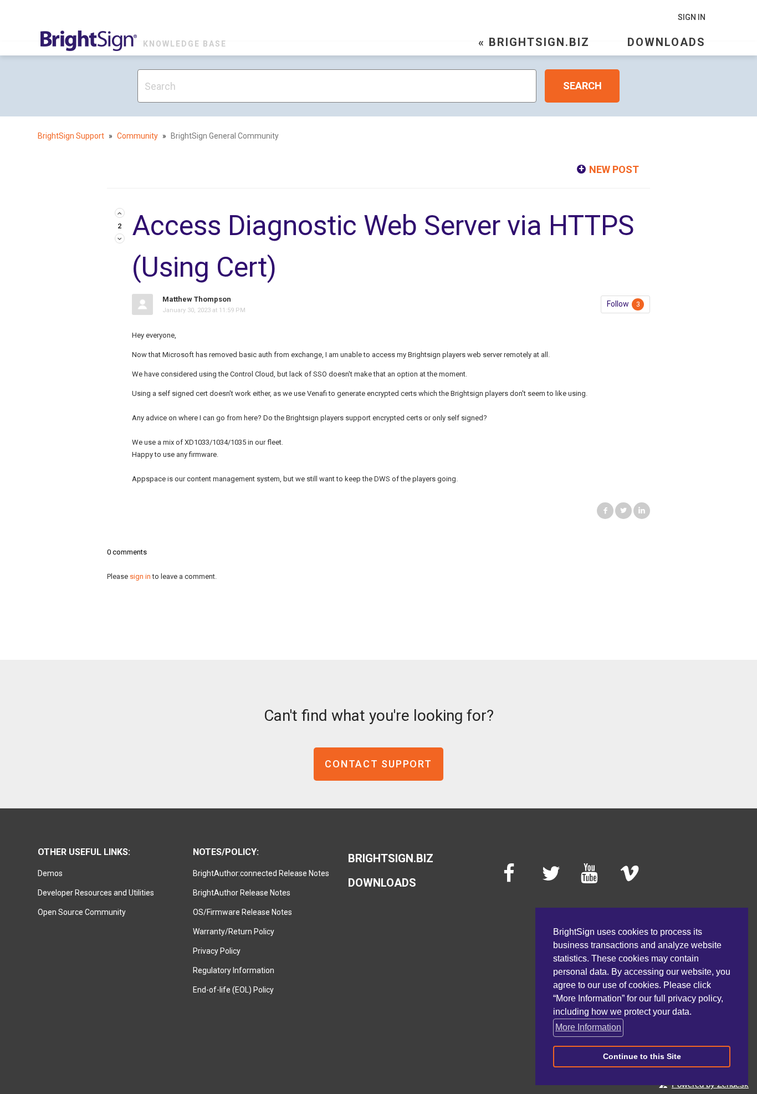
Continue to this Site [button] (642, 1056)
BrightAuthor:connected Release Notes (261, 873)
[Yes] (120, 214)
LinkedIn (641, 510)
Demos (50, 873)
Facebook (605, 510)
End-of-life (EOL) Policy (233, 989)
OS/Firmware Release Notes (242, 912)
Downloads (666, 42)
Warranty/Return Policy (233, 931)
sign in (140, 576)
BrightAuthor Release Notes (241, 892)
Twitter (623, 510)
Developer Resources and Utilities (96, 892)
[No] (120, 239)
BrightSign (88, 40)
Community (137, 135)
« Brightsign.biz (534, 42)
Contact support (378, 764)
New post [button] (614, 169)
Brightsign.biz (390, 858)
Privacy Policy (217, 951)
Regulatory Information (233, 970)
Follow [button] (618, 303)
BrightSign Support (71, 135)
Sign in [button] (691, 17)
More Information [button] (588, 1027)
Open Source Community (82, 912)
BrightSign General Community (225, 135)
